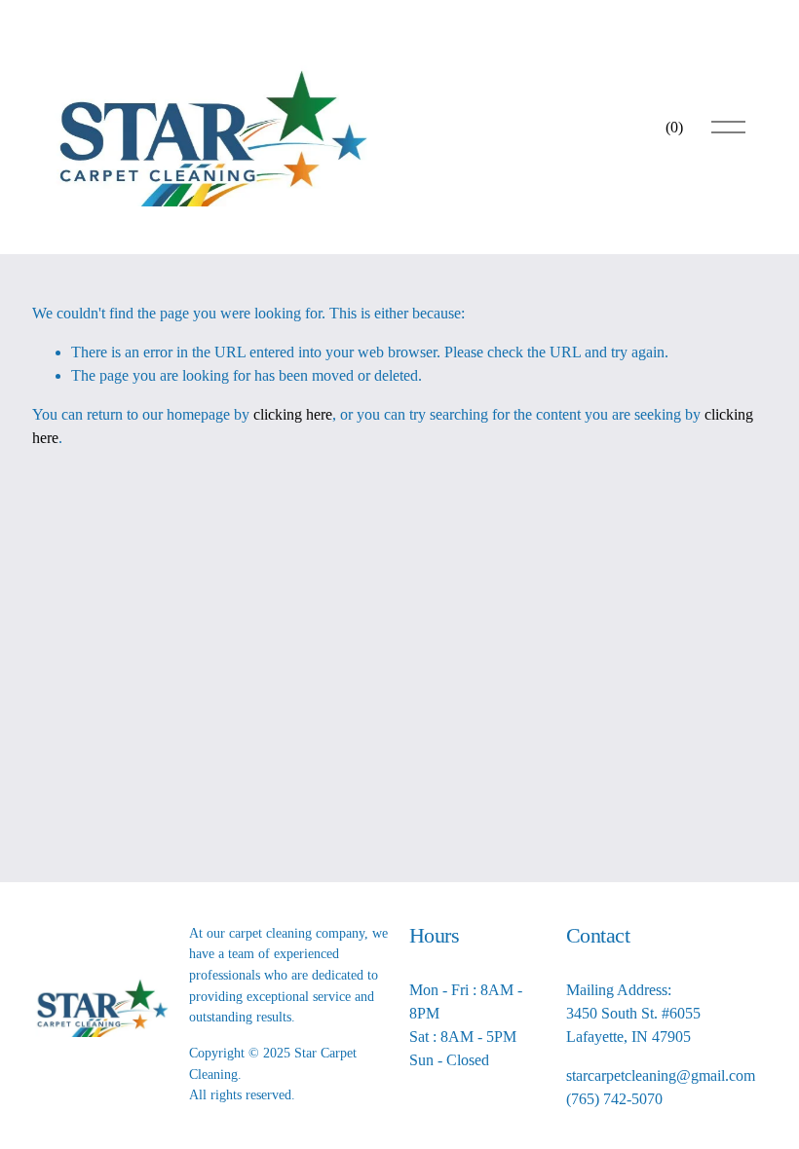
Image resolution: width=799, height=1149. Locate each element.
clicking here (292, 414)
